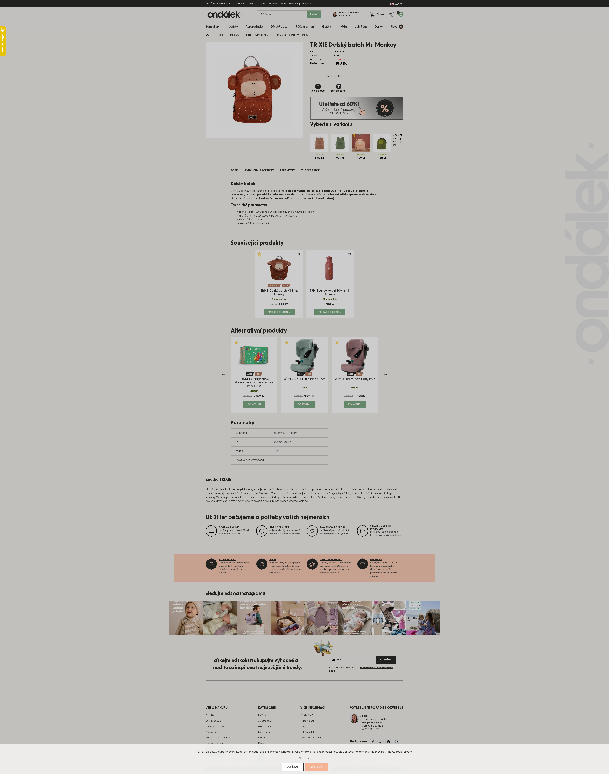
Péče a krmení (265, 732)
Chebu (398, 535)
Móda (261, 743)
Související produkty (259, 170)
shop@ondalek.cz (371, 722)
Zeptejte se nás (339, 91)
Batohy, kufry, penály (285, 433)
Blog (302, 727)
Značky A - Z (306, 715)
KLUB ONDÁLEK (227, 560)
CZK (397, 4)
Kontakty (210, 715)
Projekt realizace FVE (310, 738)
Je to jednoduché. (303, 4)
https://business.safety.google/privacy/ (391, 752)
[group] (254, 375)
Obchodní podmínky (216, 743)
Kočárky (262, 715)
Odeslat (385, 659)
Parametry (287, 170)
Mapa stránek (307, 721)
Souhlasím (316, 766)
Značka (310, 170)
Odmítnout (292, 766)
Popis (234, 170)
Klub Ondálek (307, 732)
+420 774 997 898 (371, 726)
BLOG (272, 560)
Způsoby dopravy (215, 727)
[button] (254, 401)
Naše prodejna (213, 721)
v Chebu (384, 563)
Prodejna (376, 560)
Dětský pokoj (264, 727)
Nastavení (304, 758)
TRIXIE (276, 451)
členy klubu (228, 530)
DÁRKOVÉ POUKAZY (331, 560)
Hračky (261, 738)
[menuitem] (214, 26)
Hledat (314, 14)
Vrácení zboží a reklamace (219, 738)
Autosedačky (264, 721)
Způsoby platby (213, 732)
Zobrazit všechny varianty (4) (397, 140)
